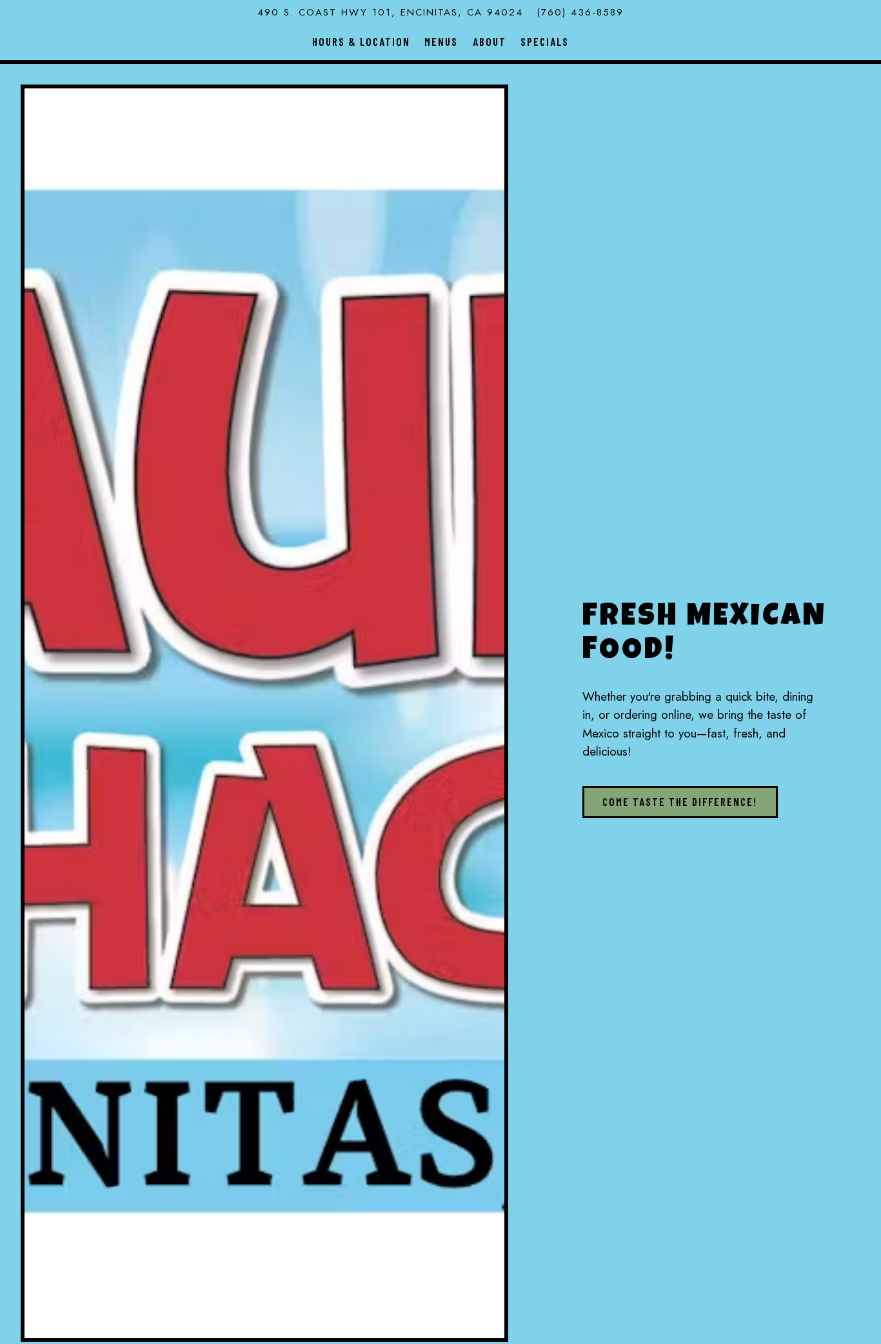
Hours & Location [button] (361, 41)
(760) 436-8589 (580, 12)
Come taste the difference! (679, 801)
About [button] (489, 41)
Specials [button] (544, 41)
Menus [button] (441, 41)
